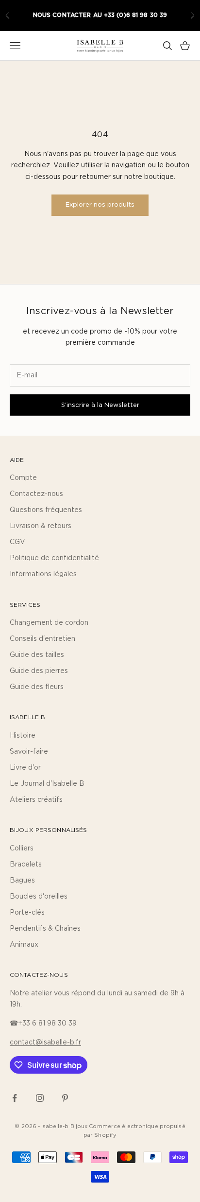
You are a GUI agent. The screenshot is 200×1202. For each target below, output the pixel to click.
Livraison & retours (40, 526)
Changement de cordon (49, 622)
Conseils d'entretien (42, 639)
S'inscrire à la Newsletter (100, 405)
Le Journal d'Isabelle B (47, 783)
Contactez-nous (36, 494)
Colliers (21, 848)
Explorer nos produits (100, 205)
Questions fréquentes (46, 510)
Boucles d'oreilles (38, 896)
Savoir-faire (29, 751)
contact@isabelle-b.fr (45, 1042)
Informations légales (43, 574)
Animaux (24, 944)
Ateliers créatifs (36, 799)
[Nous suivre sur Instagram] (40, 1098)
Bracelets (26, 864)
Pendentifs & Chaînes (45, 928)
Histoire (22, 735)
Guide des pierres (39, 671)
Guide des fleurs (37, 687)
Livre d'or (25, 767)
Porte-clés (27, 912)
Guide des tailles (37, 655)
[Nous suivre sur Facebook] (14, 1098)
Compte (23, 478)
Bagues (22, 880)
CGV (17, 542)
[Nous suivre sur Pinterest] (65, 1098)
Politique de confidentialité (54, 558)
